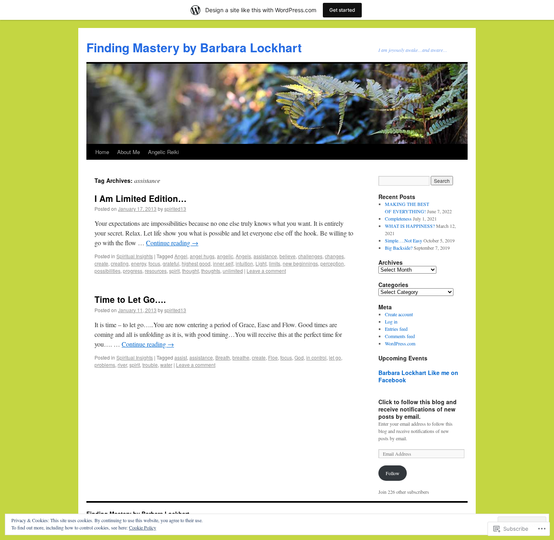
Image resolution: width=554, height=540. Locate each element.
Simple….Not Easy (403, 240)
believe (287, 256)
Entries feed (396, 329)
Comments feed (400, 336)
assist (180, 357)
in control (316, 357)
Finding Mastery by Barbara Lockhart (194, 47)
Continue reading (172, 242)
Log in (391, 321)
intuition (244, 263)
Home (102, 152)
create (101, 263)
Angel (180, 256)
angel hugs (202, 256)
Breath (222, 357)
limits (274, 263)
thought (190, 270)
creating (120, 263)
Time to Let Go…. (130, 299)
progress (132, 270)
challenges (310, 256)
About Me (128, 152)
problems (104, 364)
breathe (240, 357)
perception (332, 263)
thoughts (210, 270)
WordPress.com (400, 343)
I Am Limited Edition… (140, 198)
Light (261, 263)
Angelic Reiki (163, 152)
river (122, 364)
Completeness (398, 218)
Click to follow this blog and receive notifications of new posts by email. (417, 409)
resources (156, 270)
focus (154, 263)
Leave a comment (266, 270)
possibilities (107, 270)
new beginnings (300, 263)
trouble (150, 364)
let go (335, 357)
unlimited (233, 270)
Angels (243, 256)
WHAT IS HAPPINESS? (410, 226)
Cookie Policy (142, 527)
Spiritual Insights (134, 256)
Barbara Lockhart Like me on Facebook (418, 376)
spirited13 (175, 208)
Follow (392, 473)
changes (334, 256)
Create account (399, 314)
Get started (342, 10)
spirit (174, 270)
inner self (223, 263)
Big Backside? (398, 247)
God (299, 357)
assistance (265, 256)
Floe (273, 357)
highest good (196, 263)
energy (138, 263)
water (166, 364)
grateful (171, 263)
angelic (225, 256)
